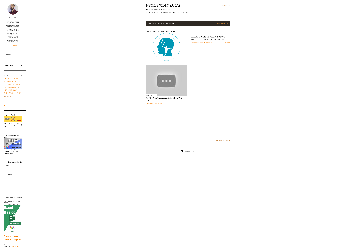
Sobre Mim (167, 13)
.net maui (16, 78)
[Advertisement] (166, 121)
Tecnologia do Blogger (189, 151)
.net (9, 78)
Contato (159, 13)
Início (148, 13)
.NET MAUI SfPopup (11, 87)
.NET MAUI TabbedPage (12, 90)
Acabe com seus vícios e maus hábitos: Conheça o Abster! (208, 38)
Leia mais (227, 42)
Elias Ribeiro (12, 17)
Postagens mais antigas (220, 140)
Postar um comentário (206, 42)
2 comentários (158, 103)
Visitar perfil (13, 45)
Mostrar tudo (222, 23)
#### (9, 93)
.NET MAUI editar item (11, 81)
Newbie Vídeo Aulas (163, 5)
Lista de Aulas (182, 13)
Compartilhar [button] (195, 42)
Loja (153, 13)
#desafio (17, 93)
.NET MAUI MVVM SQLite (13, 84)
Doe (174, 13)
